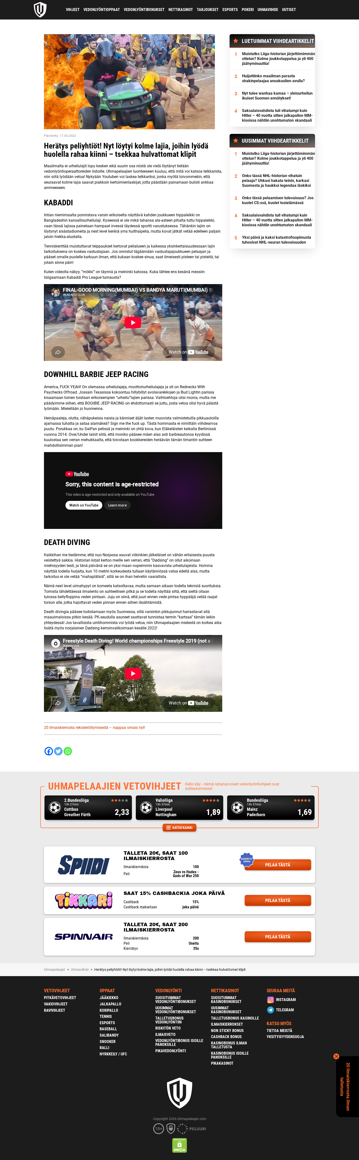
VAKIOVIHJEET (56, 1004)
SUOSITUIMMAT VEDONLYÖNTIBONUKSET (175, 999)
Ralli (104, 1047)
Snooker (108, 1041)
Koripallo (109, 1010)
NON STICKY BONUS (227, 1030)
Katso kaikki (182, 828)
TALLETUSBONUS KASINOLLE (235, 1018)
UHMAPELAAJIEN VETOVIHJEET (114, 786)
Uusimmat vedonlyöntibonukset (175, 1010)
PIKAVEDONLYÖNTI (170, 1051)
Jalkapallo (110, 1004)
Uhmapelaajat (54, 970)
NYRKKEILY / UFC (113, 1054)
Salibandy (109, 1035)
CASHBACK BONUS (226, 1036)
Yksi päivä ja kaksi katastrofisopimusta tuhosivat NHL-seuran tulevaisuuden (276, 240)
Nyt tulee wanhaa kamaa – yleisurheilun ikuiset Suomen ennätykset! (277, 95)
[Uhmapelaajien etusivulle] (40, 9)
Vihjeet (73, 9)
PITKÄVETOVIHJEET (60, 997)
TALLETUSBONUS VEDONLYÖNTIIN (169, 1020)
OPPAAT (107, 990)
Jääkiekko (109, 997)
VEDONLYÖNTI (168, 990)
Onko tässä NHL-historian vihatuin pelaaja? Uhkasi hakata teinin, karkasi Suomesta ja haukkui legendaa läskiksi (276, 180)
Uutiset (289, 9)
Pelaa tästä (277, 864)
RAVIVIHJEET (54, 1010)
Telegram (285, 1010)
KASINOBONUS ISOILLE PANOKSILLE (230, 1055)
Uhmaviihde (268, 9)
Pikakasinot (222, 1063)
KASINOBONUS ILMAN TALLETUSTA (229, 1045)
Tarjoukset (208, 9)
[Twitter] (58, 751)
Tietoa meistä (279, 1030)
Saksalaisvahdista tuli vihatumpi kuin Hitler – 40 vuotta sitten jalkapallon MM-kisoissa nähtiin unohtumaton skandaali (277, 115)
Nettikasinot (181, 9)
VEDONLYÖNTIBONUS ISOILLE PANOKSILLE (179, 1042)
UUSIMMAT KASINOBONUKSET (226, 1010)
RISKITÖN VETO (168, 1028)
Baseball (108, 1029)
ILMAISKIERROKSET (227, 1024)
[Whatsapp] (67, 751)
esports (230, 9)
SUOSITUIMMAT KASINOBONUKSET (226, 999)
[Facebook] (48, 751)
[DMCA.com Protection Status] (179, 1145)
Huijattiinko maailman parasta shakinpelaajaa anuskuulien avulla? (273, 78)
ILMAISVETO (165, 1034)
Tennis (106, 1016)
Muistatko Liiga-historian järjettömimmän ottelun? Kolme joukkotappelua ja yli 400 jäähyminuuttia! (278, 58)
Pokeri (248, 9)
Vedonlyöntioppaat (102, 9)
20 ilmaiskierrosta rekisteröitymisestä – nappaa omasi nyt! (94, 727)
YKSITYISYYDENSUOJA (285, 1036)
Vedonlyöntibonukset (144, 9)
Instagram (286, 999)
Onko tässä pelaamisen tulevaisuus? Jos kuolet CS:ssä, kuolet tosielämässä (278, 200)
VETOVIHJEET (57, 990)
